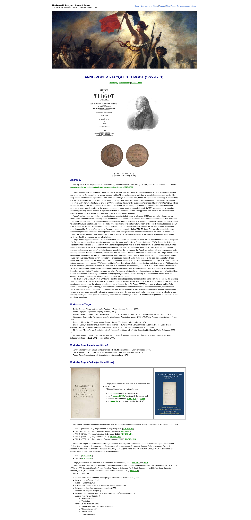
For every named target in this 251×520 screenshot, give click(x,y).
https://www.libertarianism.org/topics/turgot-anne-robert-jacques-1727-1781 (102, 187)
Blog (168, 6)
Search (194, 6)
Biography (114, 83)
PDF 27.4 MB (115, 437)
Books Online (136, 83)
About (173, 6)
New (142, 6)
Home (137, 6)
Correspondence (183, 6)
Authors (148, 6)
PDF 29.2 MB (130, 439)
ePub (142, 399)
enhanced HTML (118, 396)
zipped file (114, 401)
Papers (162, 6)
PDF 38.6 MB (87, 458)
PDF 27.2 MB (126, 434)
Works (155, 6)
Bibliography (124, 83)
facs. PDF (114, 393)
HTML (129, 399)
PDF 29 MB (125, 431)
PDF (134, 399)
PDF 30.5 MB (87, 456)
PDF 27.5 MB (128, 429)
